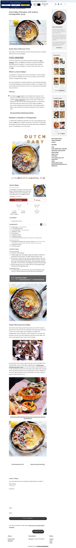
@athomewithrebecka (25, 279)
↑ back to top (38, 531)
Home (10, 8)
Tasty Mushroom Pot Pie (18, 464)
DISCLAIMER (54, 144)
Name (11, 508)
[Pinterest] (61, 4)
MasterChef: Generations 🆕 (45, 4)
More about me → (59, 47)
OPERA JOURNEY (55, 152)
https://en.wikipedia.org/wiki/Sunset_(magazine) (22, 112)
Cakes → (63, 133)
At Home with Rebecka (20, 8)
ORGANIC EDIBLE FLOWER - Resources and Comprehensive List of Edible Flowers (59, 164)
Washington (22, 99)
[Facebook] (55, 4)
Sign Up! (31, 539)
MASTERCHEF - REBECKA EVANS (58, 150)
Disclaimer (10, 540)
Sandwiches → (62, 90)
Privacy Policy (11, 539)
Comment (12, 488)
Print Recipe (19, 200)
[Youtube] (58, 4)
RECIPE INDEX (54, 155)
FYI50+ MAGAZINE (16, 58)
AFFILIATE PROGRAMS (56, 140)
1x (41, 224)
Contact (51, 539)
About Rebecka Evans (35, 4)
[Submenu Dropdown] (38, 5)
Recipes (13, 8)
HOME (52, 146)
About (50, 540)
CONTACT (53, 142)
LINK (12, 68)
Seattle (17, 99)
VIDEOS (53, 161)
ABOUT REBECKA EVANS (56, 138)
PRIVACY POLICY (54, 154)
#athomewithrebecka (39, 279)
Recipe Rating (12, 484)
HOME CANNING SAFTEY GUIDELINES (59, 148)
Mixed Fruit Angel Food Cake (37, 464)
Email (10, 513)
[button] (10, 196)
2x (43, 224)
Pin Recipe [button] (37, 200)
